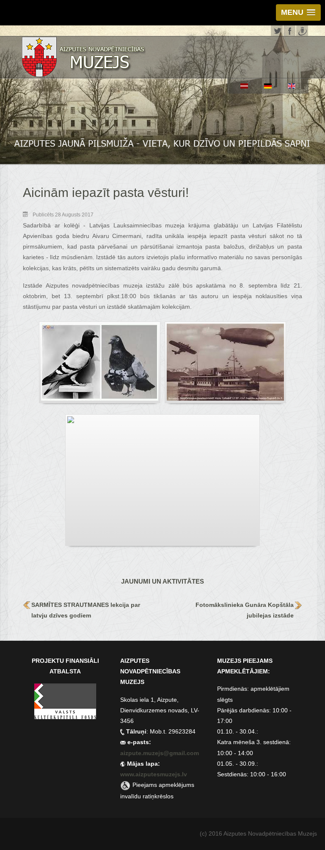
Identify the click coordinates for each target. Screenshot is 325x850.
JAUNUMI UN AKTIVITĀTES (162, 581)
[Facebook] (289, 30)
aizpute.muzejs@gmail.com (160, 753)
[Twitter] (277, 30)
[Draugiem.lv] (302, 30)
